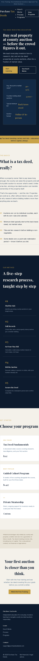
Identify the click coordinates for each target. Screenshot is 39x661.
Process (20, 15)
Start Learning (9, 70)
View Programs (31, 13)
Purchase (7, 13)
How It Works (7, 629)
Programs (21, 17)
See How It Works (25, 70)
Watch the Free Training (19, 592)
